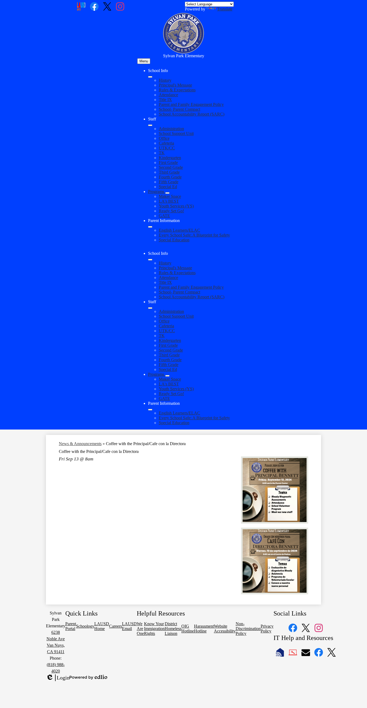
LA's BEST (169, 201)
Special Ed (168, 186)
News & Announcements (80, 443)
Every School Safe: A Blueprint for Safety (194, 235)
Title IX (165, 99)
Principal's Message (175, 85)
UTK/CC (167, 148)
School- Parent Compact (179, 109)
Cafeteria (166, 143)
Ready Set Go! (171, 211)
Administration (171, 128)
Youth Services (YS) (176, 206)
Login (58, 678)
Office (164, 138)
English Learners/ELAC (179, 230)
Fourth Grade (170, 177)
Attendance (168, 94)
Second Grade (171, 167)
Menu (143, 61)
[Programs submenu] (167, 193)
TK (162, 153)
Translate (224, 9)
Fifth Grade (168, 182)
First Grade (168, 162)
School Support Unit (176, 133)
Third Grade (169, 172)
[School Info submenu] (150, 77)
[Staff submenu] (150, 125)
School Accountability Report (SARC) (191, 114)
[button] (150, 259)
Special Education (174, 240)
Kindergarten (170, 157)
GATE (164, 215)
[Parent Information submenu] (150, 227)
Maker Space (170, 196)
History (165, 80)
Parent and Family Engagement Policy (191, 104)
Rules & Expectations (177, 90)
